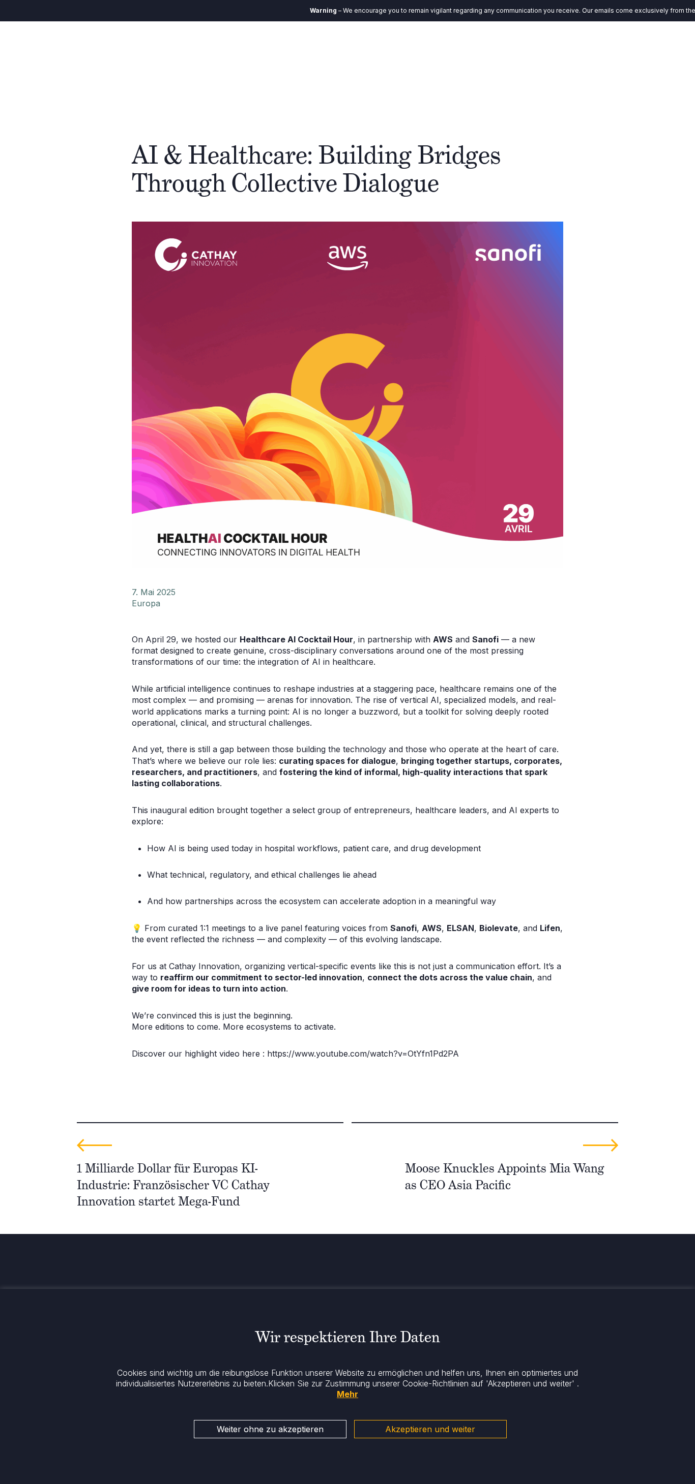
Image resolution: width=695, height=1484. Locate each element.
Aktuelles (578, 50)
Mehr (347, 1394)
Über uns (305, 50)
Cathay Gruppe (398, 50)
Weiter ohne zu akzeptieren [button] (270, 1429)
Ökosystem (459, 50)
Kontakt (624, 50)
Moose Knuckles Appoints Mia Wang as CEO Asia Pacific (504, 1176)
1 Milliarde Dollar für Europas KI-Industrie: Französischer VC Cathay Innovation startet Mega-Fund (173, 1184)
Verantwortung (520, 50)
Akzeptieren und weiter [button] (430, 1429)
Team (346, 50)
